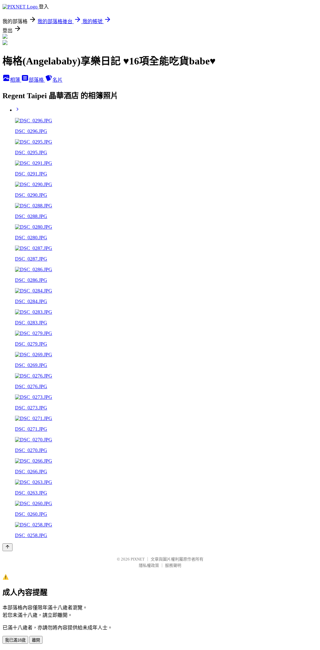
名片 (57, 80)
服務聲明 (173, 565)
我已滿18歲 (15, 640)
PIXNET (138, 559)
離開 (36, 640)
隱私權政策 (149, 565)
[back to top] (7, 547)
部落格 (37, 80)
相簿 (15, 80)
